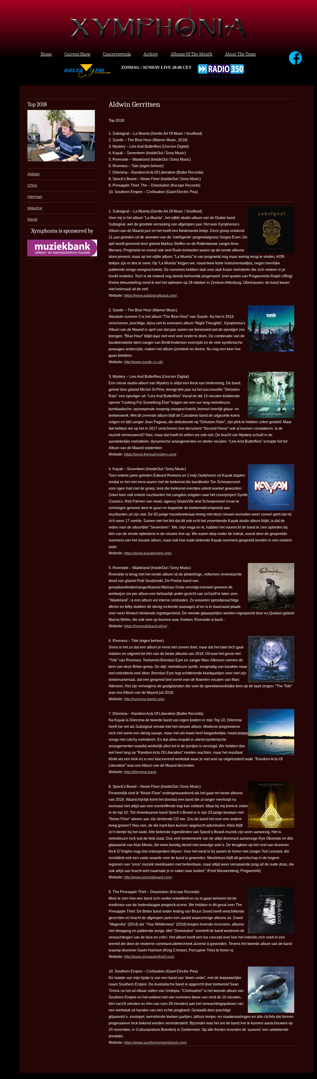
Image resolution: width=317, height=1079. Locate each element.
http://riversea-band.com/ (144, 699)
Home (46, 54)
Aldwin (33, 174)
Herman (34, 196)
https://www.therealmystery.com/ (150, 454)
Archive (150, 54)
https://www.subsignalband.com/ (150, 295)
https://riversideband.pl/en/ (145, 626)
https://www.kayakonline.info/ (147, 553)
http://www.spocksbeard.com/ (148, 877)
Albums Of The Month (191, 54)
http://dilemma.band (140, 772)
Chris (32, 185)
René (32, 219)
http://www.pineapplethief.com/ (149, 957)
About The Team (240, 54)
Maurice (34, 208)
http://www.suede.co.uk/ (143, 362)
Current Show (78, 54)
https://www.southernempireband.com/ (155, 1043)
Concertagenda (117, 54)
